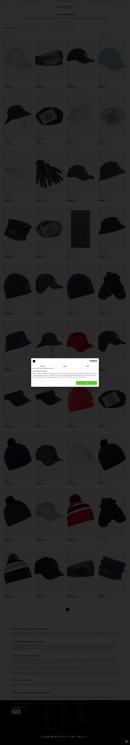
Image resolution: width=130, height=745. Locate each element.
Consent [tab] (42, 366)
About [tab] (87, 366)
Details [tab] (65, 366)
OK (86, 383)
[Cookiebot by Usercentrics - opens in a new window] (90, 361)
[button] (126, 741)
